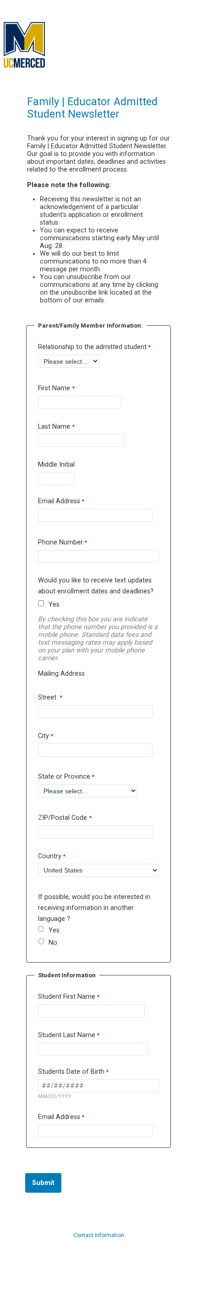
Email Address (59, 501)
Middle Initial (56, 464)
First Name (55, 388)
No (53, 943)
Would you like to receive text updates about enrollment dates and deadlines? (95, 585)
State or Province (64, 777)
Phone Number (60, 542)
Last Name (55, 427)
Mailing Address (61, 674)
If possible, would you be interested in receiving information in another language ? (94, 908)
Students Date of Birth (71, 1072)
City (43, 736)
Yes (54, 604)
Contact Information (98, 1235)
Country (49, 856)
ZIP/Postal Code (63, 818)
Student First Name (66, 997)
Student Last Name (66, 1035)
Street (48, 697)
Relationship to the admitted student (92, 347)
